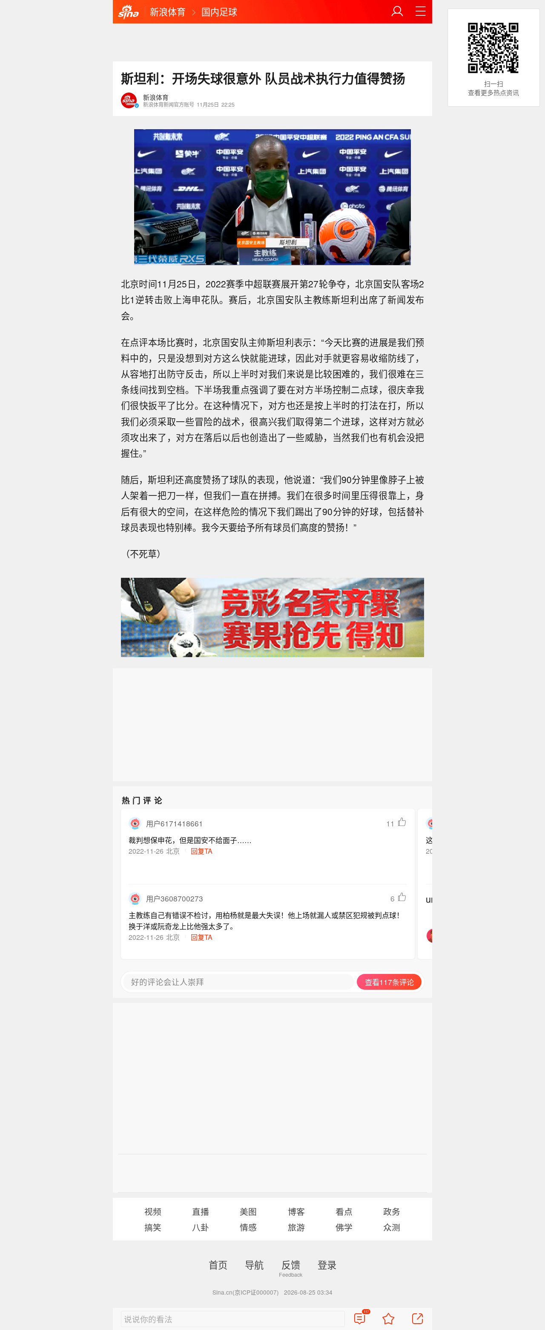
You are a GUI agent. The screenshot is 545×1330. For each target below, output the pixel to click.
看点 (344, 1211)
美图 (248, 1211)
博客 (296, 1211)
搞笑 (152, 1227)
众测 (391, 1227)
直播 (200, 1211)
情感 (248, 1227)
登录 (327, 1264)
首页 (218, 1264)
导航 (254, 1264)
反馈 (290, 1264)
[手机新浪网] (128, 12)
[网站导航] (420, 11)
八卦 (200, 1227)
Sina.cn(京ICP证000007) (245, 1292)
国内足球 (219, 11)
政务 (391, 1211)
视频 (152, 1211)
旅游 (296, 1227)
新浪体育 (168, 11)
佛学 (344, 1227)
